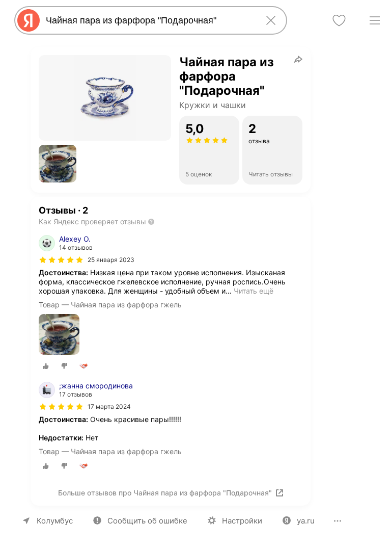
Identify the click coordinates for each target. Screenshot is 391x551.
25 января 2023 (111, 260)
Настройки (242, 521)
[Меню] (375, 20)
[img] (61, 260)
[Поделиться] (298, 59)
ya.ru (306, 521)
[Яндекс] (28, 20)
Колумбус (55, 521)
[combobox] (149, 20)
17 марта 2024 (109, 406)
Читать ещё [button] (253, 290)
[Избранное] (339, 20)
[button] (57, 163)
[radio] (46, 366)
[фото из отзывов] (59, 335)
